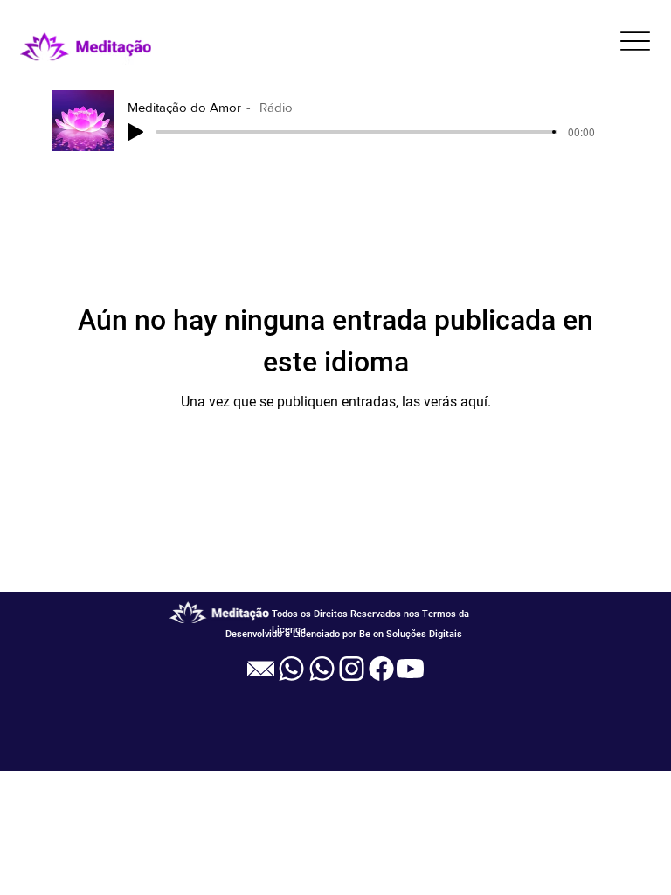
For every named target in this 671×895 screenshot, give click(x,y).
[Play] (135, 132)
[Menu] (635, 40)
